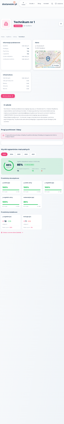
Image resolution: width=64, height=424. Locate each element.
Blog (39, 3)
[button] (48, 59)
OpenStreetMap (51, 67)
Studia (31, 3)
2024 (11, 154)
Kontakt (46, 3)
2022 (26, 154)
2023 (18, 154)
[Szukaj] (52, 3)
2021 (33, 154)
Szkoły (15, 36)
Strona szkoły (7, 96)
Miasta (2, 36)
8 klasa (23, 3)
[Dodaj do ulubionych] (61, 24)
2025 (4, 154)
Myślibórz (8, 36)
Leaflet (44, 67)
